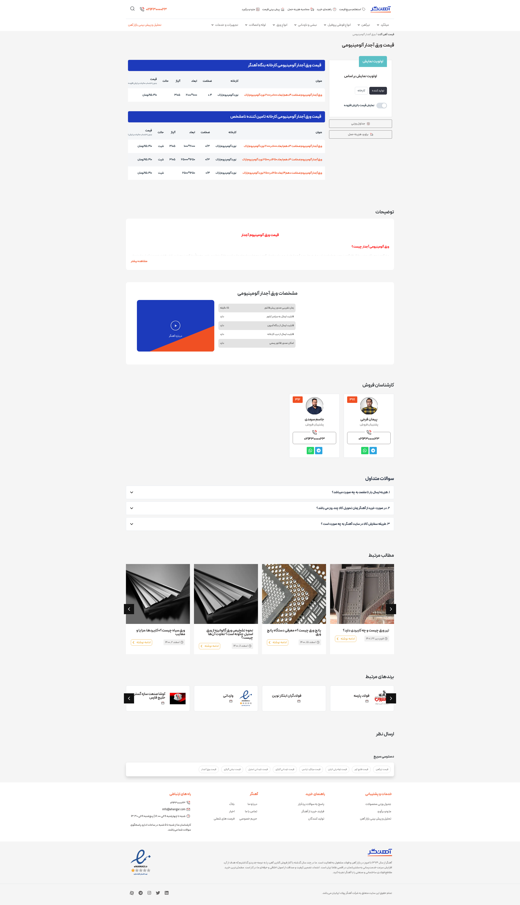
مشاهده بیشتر (139, 261)
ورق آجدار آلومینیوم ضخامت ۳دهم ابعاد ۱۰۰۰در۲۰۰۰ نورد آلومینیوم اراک (283, 146)
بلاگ (232, 804)
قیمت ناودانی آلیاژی (284, 769)
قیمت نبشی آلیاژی (232, 769)
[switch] (365, 105)
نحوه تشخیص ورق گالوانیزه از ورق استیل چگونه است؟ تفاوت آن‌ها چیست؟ (229, 634)
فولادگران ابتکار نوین (286, 696)
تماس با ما (251, 811)
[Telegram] (140, 893)
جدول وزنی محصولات (378, 804)
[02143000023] (142, 9)
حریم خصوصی (248, 819)
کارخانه (361, 90)
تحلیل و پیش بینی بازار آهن (144, 25)
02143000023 (156, 9)
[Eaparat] (132, 893)
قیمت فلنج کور (361, 769)
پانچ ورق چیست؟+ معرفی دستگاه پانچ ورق (294, 632)
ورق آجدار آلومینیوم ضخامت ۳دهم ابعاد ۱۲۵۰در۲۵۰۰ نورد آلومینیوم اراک (282, 159)
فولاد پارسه (361, 696)
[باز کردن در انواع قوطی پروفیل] (325, 25)
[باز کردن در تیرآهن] (358, 25)
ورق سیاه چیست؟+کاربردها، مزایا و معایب (160, 632)
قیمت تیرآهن (382, 769)
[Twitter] (158, 893)
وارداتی (228, 696)
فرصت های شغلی (224, 819)
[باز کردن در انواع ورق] (273, 25)
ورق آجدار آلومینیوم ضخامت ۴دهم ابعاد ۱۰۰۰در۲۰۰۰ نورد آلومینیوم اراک (283, 95)
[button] (175, 326)
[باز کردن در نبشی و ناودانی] (295, 25)
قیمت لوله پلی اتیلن (337, 769)
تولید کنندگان (316, 819)
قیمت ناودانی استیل (258, 769)
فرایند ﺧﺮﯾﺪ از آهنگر (312, 811)
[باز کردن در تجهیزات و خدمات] (212, 25)
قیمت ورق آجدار (208, 769)
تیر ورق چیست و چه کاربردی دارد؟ (366, 630)
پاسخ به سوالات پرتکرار (311, 804)
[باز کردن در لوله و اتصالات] (246, 25)
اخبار (232, 811)
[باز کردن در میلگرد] (378, 25)
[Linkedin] (166, 893)
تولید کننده (378, 90)
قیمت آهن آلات (386, 34)
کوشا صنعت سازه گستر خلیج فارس (149, 695)
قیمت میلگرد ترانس (311, 769)
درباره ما (252, 804)
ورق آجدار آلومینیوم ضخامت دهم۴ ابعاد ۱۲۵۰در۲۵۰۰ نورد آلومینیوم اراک (282, 173)
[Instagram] (149, 893)
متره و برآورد (384, 811)
